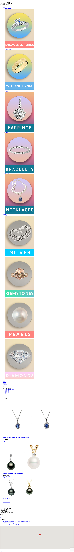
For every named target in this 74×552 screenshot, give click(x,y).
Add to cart (5, 476)
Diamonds (7, 338)
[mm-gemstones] (19, 296)
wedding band (8, 517)
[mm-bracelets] (19, 172)
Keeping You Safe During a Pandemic (10, 523)
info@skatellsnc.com (15, 0)
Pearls (6, 297)
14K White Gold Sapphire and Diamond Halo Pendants (16, 437)
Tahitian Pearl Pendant (8, 498)
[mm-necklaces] (19, 213)
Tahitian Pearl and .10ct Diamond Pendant (13, 473)
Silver (6, 215)
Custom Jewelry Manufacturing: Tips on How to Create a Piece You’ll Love (16, 521)
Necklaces (7, 173)
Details (4, 440)
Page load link (3, 550)
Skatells (8, 549)
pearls (1, 517)
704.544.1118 (8, 0)
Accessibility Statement (7, 522)
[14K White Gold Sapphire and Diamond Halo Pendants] (38, 421)
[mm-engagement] (19, 48)
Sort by (9, 389)
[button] (40, 535)
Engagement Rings (8, 8)
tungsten (4, 517)
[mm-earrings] (19, 131)
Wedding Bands (8, 49)
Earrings (6, 91)
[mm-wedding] (19, 89)
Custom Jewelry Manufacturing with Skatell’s (11, 524)
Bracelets (6, 132)
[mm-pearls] (19, 337)
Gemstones (7, 256)
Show (8, 399)
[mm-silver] (19, 255)
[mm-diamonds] (19, 378)
